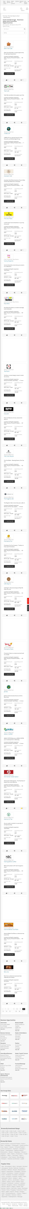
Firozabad (14, 1174)
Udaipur (24, 1193)
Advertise (17, 1)
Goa (2, 1147)
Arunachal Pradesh (15, 1143)
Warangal (19, 1196)
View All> (17, 1049)
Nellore (8, 1188)
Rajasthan (3, 1155)
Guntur (3, 1176)
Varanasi (14, 1195)
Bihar (2, 1145)
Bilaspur (3, 1171)
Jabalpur (15, 1178)
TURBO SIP (7, 133)
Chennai (23, 1171)
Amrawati (19, 1166)
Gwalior (20, 1176)
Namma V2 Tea (8, 819)
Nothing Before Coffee (10, 862)
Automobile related (5, 1024)
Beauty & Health (19, 1022)
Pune (25, 1190)
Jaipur (20, 1178)
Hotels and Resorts (20, 1055)
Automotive (4, 1022)
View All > (3, 1029)
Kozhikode (10, 1183)
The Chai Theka (8, 218)
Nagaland (3, 1154)
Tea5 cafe (6, 91)
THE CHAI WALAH (9, 456)
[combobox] (14, 29)
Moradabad (21, 1185)
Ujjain (2, 1195)
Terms (20, 1205)
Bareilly (11, 1168)
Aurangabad (4, 1168)
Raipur (3, 1191)
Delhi (8, 1154)
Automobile (18, 1034)
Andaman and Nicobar (13, 1159)
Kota (22, 1181)
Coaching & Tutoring (6, 1045)
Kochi (13, 1181)
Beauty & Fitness (5, 1055)
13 (3, 1011)
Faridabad (8, 1174)
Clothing (17, 1046)
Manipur (11, 1152)
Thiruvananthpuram (10, 1193)
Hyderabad (4, 1178)
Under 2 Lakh (13, 1131)
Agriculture (17, 1038)
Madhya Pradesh (18, 1150)
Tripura (21, 1155)
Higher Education (5, 1046)
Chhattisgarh (15, 1145)
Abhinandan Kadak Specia (11, 777)
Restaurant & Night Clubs (21, 1068)
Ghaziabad (21, 1174)
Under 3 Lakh (21, 1131)
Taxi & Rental (18, 1056)
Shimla (16, 1191)
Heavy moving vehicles (6, 1027)
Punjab (25, 1154)
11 (20, 1009)
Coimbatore (10, 1173)
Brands (25, 1204)
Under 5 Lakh (5, 1132)
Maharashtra (4, 1152)
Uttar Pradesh (12, 1157)
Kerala (2, 1150)
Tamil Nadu (15, 1155)
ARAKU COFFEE (8, 734)
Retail (2, 1063)
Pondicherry (19, 1154)
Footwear (17, 1048)
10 (17, 1009)
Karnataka (22, 1148)
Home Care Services (6, 1056)
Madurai (3, 1185)
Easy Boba (7, 303)
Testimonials (15, 1205)
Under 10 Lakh (13, 1132)
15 (9, 1011)
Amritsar (25, 1166)
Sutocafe (6, 414)
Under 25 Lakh (14, 1134)
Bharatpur (3, 1169)
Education (17, 1036)
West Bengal (20, 1157)
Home (3, 1204)
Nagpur (13, 1186)
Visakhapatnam (12, 1196)
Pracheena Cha (8, 541)
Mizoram (23, 1152)
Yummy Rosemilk (8, 261)
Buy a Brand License (4, 2)
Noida (19, 1188)
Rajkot (7, 1191)
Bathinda (16, 1168)
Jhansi (22, 1180)
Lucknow (16, 1183)
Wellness (17, 1029)
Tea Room (6, 371)
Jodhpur (3, 1181)
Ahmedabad (8, 1166)
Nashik (18, 1186)
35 (16, 1011)
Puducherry (20, 1190)
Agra (2, 1166)
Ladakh (22, 1159)
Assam (23, 1143)
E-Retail (2, 1068)
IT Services (3, 1039)
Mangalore (9, 1185)
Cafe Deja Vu (7, 584)
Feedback (20, 1204)
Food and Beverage (20, 1063)
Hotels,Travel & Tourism (21, 1053)
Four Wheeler (4, 1026)
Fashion (17, 1043)
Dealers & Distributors (21, 1033)
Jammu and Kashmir (6, 1148)
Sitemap (25, 1205)
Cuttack (16, 1173)
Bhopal (15, 1169)
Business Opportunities (13, 16)
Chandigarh (8, 1145)
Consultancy (4, 1038)
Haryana (11, 1147)
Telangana (3, 1159)
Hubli (24, 1176)
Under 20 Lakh (5, 1134)
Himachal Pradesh (19, 1147)
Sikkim (9, 1155)
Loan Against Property (25, 2)
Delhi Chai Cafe (8, 48)
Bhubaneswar (21, 1169)
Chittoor (3, 1173)
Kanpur (9, 1181)
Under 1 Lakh (4, 1131)
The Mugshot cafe (9, 499)
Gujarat (6, 1147)
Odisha (13, 1154)
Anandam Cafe (8, 176)
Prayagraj (13, 1190)
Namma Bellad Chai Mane (11, 929)
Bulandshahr (10, 1171)
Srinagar (21, 1191)
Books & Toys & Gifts (6, 1065)
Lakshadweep (9, 1150)
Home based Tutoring (6, 1058)
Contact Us (14, 1204)
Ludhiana (22, 1183)
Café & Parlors (18, 1065)
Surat (2, 1193)
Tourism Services (19, 1058)
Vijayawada (4, 1196)
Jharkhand (15, 1148)
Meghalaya (17, 1152)
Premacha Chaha (8, 649)
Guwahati (14, 1176)
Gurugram (8, 1176)
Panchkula (24, 1188)
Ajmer (14, 1166)
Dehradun (21, 1173)
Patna (7, 1190)
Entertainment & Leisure (6, 1077)
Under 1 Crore (14, 1136)
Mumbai (3, 1186)
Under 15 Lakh (22, 1132)
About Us (8, 1204)
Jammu (10, 1180)
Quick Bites (18, 1067)
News (9, 1205)
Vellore (19, 1195)
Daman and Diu (24, 1145)
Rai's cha (6, 972)
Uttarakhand (4, 1157)
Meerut (15, 1185)
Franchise (5, 16)
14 (6, 1011)
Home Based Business (6, 1053)
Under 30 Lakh (23, 1134)
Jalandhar (3, 1180)
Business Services (5, 1033)
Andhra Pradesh (5, 1143)
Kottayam (3, 1183)
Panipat (3, 1190)
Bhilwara (10, 1169)
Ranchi (12, 1191)
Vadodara (7, 1195)
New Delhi (13, 1188)
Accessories (18, 1045)
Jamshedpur (16, 1180)
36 (19, 1011)
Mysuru (8, 1186)
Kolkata (18, 1181)
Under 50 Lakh (5, 1136)
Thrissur (19, 1193)
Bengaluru (22, 1168)
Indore (10, 1178)
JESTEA (6, 692)
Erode (3, 1174)
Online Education (5, 1048)
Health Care (18, 1027)
